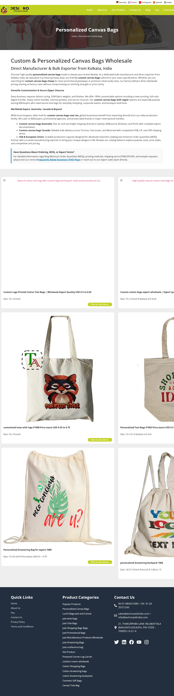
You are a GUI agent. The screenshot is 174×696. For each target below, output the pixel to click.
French (134, 2)
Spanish (159, 2)
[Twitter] (116, 642)
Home (89, 10)
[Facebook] (131, 642)
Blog (148, 10)
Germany (123, 2)
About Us (102, 10)
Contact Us (135, 10)
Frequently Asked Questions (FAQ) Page (58, 159)
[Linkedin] (124, 642)
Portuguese (146, 2)
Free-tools (169, 10)
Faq (157, 10)
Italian (169, 2)
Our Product (118, 10)
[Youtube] (139, 642)
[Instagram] (146, 642)
